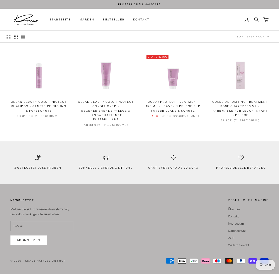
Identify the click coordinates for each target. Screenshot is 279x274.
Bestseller (113, 19)
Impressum (236, 223)
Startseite (60, 19)
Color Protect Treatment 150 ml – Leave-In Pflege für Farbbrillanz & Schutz (173, 106)
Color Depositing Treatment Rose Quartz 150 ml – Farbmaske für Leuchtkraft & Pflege (240, 108)
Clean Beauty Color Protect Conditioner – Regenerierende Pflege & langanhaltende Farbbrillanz (106, 110)
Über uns (234, 209)
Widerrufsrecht (238, 245)
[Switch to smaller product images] (16, 36)
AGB (231, 238)
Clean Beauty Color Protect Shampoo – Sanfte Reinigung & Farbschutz (39, 106)
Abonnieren (28, 240)
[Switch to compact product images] (23, 36)
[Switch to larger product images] (8, 36)
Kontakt (141, 19)
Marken (87, 19)
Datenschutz (237, 231)
